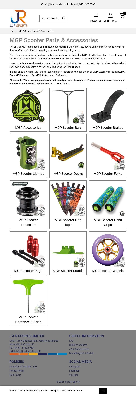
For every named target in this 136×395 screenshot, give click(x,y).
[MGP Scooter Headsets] (28, 199)
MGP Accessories (28, 128)
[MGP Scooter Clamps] (28, 153)
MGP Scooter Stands (68, 271)
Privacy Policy (17, 370)
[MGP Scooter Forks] (108, 153)
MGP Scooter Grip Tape (68, 222)
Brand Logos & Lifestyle (81, 353)
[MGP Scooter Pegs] (28, 250)
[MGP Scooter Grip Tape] (68, 199)
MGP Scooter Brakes (108, 128)
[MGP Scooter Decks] (68, 153)
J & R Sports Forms (79, 349)
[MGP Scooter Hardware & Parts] (28, 296)
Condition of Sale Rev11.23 (23, 366)
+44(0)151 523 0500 (84, 4)
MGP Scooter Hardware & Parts (28, 319)
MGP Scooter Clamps (28, 174)
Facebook (74, 370)
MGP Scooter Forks (108, 174)
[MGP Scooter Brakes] (108, 107)
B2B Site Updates (78, 345)
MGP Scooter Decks (68, 174)
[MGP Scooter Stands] (68, 250)
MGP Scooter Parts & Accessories (36, 31)
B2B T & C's (15, 375)
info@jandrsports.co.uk (55, 4)
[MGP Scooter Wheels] (108, 250)
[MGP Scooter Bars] (68, 107)
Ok (103, 390)
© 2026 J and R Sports (68, 381)
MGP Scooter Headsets (28, 222)
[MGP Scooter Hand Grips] (108, 199)
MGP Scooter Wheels (108, 271)
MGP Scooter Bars (68, 128)
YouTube (73, 375)
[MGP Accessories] (28, 107)
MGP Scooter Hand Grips (108, 222)
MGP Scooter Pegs (28, 271)
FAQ (71, 340)
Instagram (74, 366)
